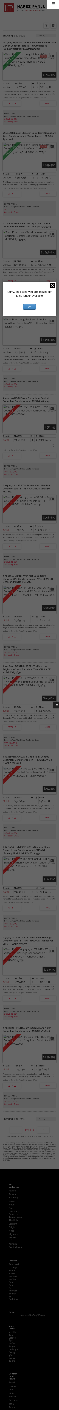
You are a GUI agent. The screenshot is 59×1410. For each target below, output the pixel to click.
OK (29, 307)
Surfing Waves (37, 1315)
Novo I (12, 1201)
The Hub (13, 1220)
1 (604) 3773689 (10, 119)
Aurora (12, 1194)
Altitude (13, 1244)
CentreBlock (15, 1247)
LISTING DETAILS (12, 103)
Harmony (13, 1197)
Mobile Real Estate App (12, 1336)
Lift (10, 1240)
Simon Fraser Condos (13, 1273)
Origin (12, 1227)
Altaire (12, 1190)
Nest (11, 1231)
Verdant (13, 1224)
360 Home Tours (12, 1358)
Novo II (12, 1204)
